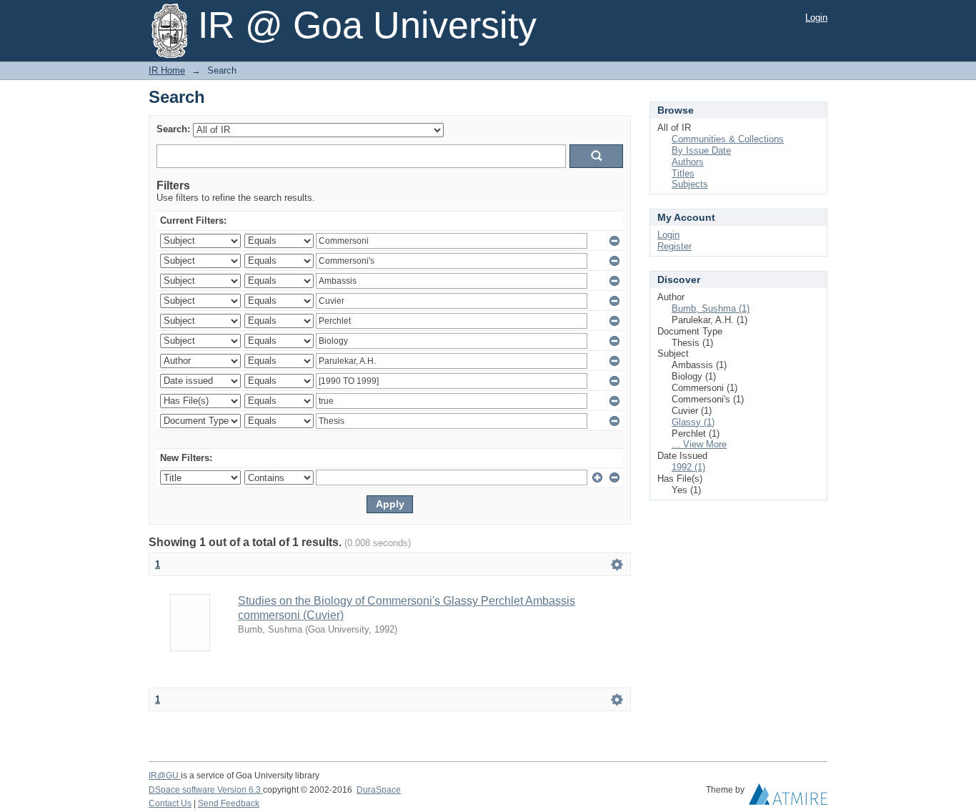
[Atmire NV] (788, 798)
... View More (699, 444)
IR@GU (165, 776)
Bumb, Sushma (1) (711, 308)
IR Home (167, 70)
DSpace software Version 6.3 (206, 790)
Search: (173, 129)
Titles (683, 173)
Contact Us (170, 803)
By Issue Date (701, 150)
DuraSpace (379, 790)
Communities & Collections (728, 139)
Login (816, 17)
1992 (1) (688, 467)
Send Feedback (228, 803)
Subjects (690, 184)
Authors (688, 162)
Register (674, 246)
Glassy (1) (693, 422)
